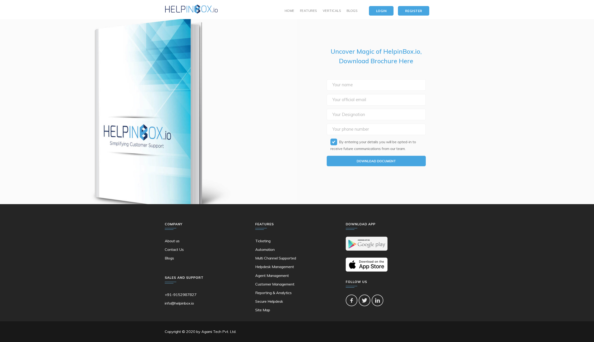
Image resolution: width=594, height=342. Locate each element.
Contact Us (174, 249)
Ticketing (263, 241)
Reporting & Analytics (273, 292)
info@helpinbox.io (179, 303)
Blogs (352, 11)
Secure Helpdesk (269, 301)
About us (172, 241)
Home (289, 11)
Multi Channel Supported (275, 258)
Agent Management (272, 275)
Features (308, 11)
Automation (265, 249)
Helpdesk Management (274, 266)
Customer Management (274, 284)
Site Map (262, 310)
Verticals (332, 11)
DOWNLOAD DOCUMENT (376, 161)
